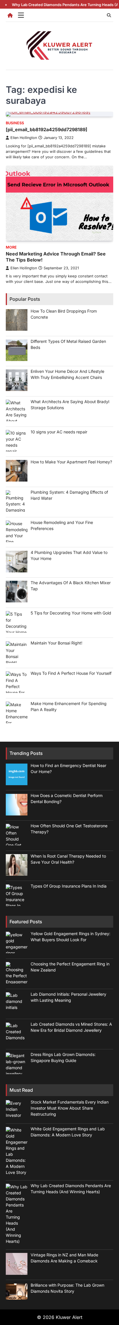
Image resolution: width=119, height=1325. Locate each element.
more (11, 247)
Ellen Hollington (23, 138)
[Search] (109, 15)
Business (15, 123)
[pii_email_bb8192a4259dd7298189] (46, 129)
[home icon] (10, 15)
